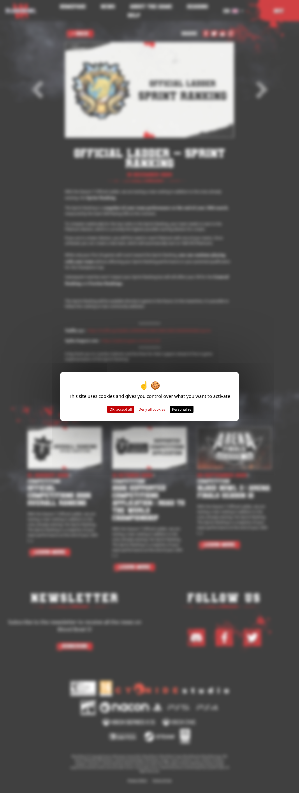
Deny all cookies (152, 409)
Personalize (181, 409)
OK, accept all (120, 409)
